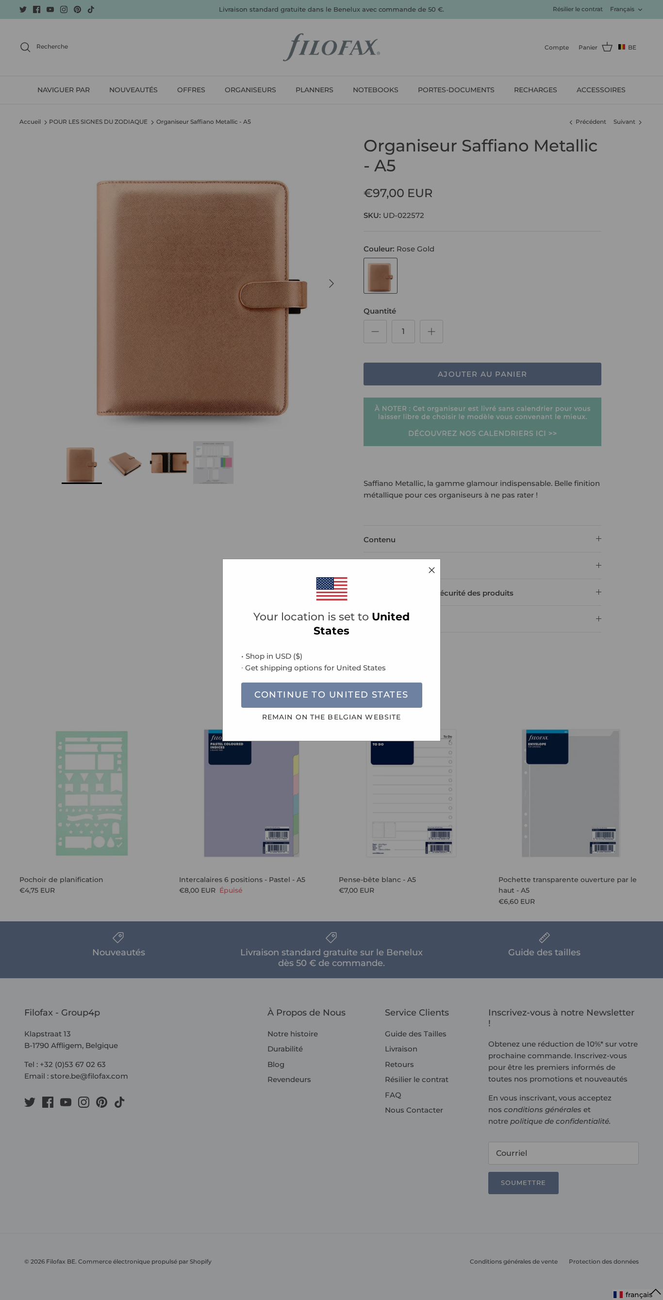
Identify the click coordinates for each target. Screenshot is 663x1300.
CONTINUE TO (331, 694)
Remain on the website (331, 717)
